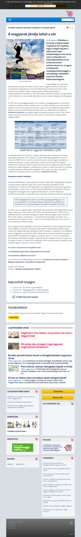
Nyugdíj (47, 440)
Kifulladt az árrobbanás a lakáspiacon (19, 402)
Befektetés (12, 439)
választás (18, 269)
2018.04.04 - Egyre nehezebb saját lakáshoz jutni (30, 292)
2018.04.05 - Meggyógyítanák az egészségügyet (30, 290)
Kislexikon (58, 391)
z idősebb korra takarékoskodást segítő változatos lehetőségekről (52, 448)
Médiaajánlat (12, 528)
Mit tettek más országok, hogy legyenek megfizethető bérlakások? (20, 406)
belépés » (10, 464)
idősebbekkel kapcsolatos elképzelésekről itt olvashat (30, 252)
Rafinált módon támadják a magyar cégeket (57, 506)
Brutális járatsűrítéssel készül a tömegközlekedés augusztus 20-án (54, 464)
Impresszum (12, 526)
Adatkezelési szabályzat (15, 522)
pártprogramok (28, 269)
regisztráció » (20, 464)
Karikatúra (12, 417)
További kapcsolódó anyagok (27, 297)
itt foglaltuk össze (34, 247)
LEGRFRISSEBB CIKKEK (18, 328)
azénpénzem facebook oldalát (54, 260)
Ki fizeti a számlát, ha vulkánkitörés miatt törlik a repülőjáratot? (56, 480)
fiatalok (37, 269)
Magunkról (12, 524)
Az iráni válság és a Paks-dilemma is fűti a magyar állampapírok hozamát (57, 491)
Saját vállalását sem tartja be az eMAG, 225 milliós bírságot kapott (57, 485)
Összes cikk (58, 397)
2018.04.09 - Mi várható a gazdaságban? (27, 287)
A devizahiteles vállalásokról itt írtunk (22, 256)
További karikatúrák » (17, 431)
